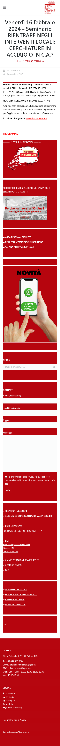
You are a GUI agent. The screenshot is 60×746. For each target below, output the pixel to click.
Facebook (10, 694)
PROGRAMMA (10, 134)
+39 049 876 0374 (14, 661)
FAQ (7, 570)
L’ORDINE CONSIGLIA (15, 605)
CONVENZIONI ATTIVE (16, 590)
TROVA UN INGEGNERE (16, 511)
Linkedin (10, 697)
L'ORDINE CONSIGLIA (34, 61)
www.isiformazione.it (36, 118)
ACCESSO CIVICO (13, 565)
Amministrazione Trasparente (16, 732)
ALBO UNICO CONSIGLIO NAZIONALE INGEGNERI (28, 516)
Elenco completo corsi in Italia (16, 545)
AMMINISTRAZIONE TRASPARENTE (22, 560)
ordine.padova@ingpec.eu (19, 668)
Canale (9, 708)
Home (19, 61)
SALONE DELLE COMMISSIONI (19, 247)
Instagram (10, 701)
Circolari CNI (8, 548)
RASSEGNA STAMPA (14, 600)
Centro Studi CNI (10, 552)
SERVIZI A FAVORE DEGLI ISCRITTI (21, 595)
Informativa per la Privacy (14, 720)
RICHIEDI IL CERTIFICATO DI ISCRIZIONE (24, 242)
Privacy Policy (34, 477)
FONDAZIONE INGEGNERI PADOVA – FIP (22, 531)
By (15, 74)
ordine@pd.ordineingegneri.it (23, 665)
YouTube (9, 704)
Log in (5, 624)
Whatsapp (17, 708)
